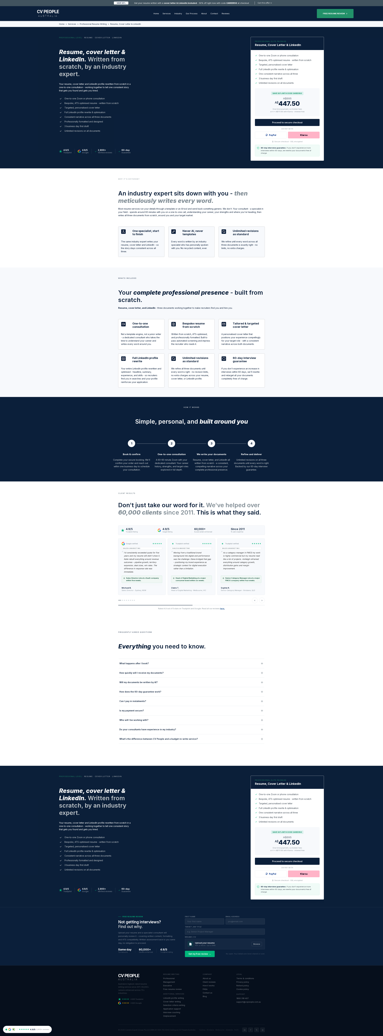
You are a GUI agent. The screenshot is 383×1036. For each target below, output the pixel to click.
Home (61, 24)
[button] (166, 13)
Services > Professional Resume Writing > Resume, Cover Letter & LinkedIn (104, 24)
